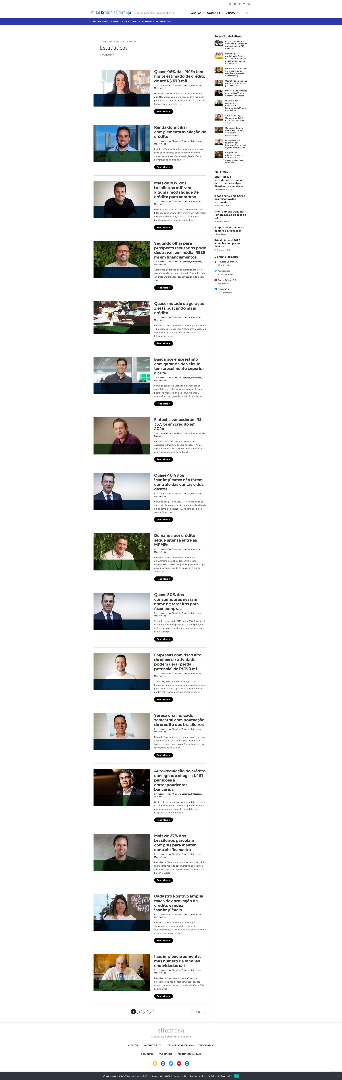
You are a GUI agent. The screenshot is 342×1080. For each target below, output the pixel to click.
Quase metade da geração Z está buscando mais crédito (179, 308)
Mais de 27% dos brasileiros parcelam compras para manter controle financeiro (175, 843)
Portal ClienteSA (227, 280)
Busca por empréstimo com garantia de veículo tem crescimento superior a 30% (179, 366)
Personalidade (100, 22)
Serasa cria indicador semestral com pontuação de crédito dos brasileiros (179, 720)
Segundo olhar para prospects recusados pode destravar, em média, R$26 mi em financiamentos (180, 250)
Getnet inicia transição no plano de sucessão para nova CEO (236, 83)
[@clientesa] (215, 271)
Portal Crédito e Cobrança (180, 1045)
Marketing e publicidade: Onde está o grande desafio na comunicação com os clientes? (235, 59)
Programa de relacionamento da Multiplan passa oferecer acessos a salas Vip (234, 157)
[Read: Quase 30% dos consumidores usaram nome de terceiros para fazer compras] (122, 611)
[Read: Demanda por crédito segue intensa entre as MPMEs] (122, 551)
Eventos (135, 22)
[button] (247, 13)
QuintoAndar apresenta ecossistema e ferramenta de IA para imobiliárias (235, 106)
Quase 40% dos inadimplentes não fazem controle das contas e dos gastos (179, 482)
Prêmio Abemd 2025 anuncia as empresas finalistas (227, 243)
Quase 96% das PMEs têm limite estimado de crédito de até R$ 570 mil (179, 76)
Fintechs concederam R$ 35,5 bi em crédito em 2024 (178, 424)
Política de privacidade (189, 1054)
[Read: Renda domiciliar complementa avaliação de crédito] (122, 143)
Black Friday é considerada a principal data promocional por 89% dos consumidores (229, 181)
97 (151, 1011)
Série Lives (165, 22)
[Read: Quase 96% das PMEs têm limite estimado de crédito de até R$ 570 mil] (122, 88)
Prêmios (125, 22)
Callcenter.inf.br (152, 1045)
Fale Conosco (165, 1054)
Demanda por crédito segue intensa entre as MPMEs (175, 540)
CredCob (230, 12)
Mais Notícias (160, 88)
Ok (236, 1076)
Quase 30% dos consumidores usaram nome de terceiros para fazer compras (176, 601)
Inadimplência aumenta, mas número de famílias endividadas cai (177, 961)
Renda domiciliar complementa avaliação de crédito (180, 132)
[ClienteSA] (215, 289)
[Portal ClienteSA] (215, 280)
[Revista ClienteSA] (215, 262)
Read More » (163, 111)
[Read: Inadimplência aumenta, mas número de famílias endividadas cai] (122, 972)
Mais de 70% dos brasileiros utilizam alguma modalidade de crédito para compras (176, 190)
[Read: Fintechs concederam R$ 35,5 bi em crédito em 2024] (122, 435)
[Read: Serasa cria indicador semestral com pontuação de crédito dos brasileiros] (122, 731)
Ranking (114, 22)
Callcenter (213, 12)
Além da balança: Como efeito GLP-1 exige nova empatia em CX (234, 119)
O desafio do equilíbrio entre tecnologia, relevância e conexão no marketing (236, 72)
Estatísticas (196, 85)
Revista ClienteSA (228, 261)
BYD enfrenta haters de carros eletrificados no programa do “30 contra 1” (236, 45)
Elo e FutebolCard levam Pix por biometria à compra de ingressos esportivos (236, 144)
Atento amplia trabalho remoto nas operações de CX (230, 214)
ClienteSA (196, 12)
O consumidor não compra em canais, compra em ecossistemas (234, 132)
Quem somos (147, 1054)
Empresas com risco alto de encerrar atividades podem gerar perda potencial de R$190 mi (178, 662)
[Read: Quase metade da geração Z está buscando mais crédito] (122, 317)
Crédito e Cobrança (181, 85)
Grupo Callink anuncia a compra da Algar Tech (229, 229)
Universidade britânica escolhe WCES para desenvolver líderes (236, 93)
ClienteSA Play (150, 22)
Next (199, 1011)
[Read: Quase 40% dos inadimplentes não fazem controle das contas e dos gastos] (122, 491)
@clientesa (224, 271)
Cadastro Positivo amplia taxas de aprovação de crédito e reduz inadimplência (178, 903)
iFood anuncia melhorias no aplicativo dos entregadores (229, 199)
